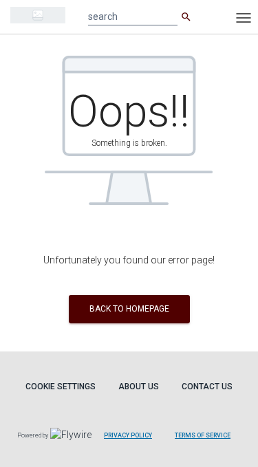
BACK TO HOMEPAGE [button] (129, 309)
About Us (138, 386)
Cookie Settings (60, 386)
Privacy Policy (128, 435)
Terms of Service (202, 435)
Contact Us (207, 386)
